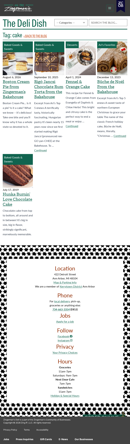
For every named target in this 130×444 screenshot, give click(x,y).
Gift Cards (46, 439)
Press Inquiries (24, 439)
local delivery (62, 301)
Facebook (64, 336)
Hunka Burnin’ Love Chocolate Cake (17, 199)
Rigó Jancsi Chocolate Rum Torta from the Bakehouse (48, 89)
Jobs (6, 439)
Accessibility (42, 429)
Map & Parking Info (65, 282)
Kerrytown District (71, 286)
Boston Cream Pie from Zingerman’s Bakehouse (16, 89)
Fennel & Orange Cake (78, 84)
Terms (27, 429)
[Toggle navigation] (110, 8)
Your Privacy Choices (65, 352)
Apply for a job (65, 321)
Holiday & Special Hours (65, 395)
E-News (63, 439)
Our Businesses (84, 439)
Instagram (64, 340)
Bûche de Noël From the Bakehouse (110, 87)
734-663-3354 (61, 309)
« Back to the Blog (35, 35)
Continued (40, 150)
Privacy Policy (10, 429)
